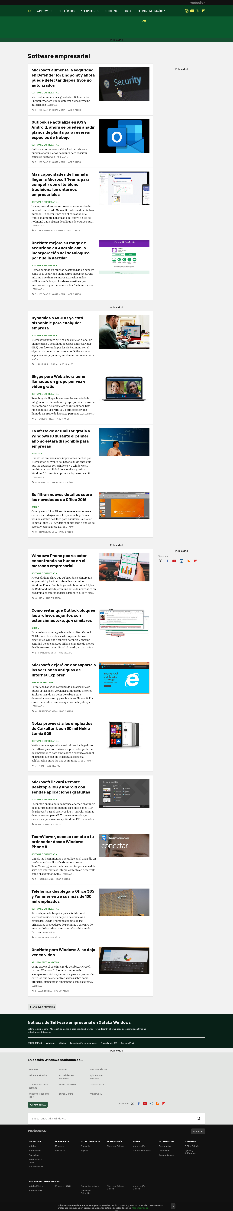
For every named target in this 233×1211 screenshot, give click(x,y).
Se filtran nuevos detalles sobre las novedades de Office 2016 (62, 496)
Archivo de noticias (43, 1006)
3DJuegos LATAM (63, 1186)
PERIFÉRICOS (66, 11)
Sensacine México (90, 1186)
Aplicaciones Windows (45, 962)
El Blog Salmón (192, 1145)
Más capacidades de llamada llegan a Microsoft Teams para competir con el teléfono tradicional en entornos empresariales (61, 184)
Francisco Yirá (48, 482)
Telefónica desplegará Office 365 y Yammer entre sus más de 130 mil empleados (63, 896)
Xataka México (36, 1186)
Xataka (32, 1145)
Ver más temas (37, 1104)
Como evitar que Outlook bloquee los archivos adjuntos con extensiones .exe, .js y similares (63, 615)
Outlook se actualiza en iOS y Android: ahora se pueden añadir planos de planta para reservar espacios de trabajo (63, 129)
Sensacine (86, 1145)
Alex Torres (45, 990)
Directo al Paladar (115, 1145)
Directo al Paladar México (115, 1187)
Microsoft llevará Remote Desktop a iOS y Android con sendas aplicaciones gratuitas (61, 787)
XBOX (127, 11)
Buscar (199, 1118)
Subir (196, 1131)
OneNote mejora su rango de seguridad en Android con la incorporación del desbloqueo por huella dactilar (61, 250)
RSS (188, 560)
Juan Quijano (46, 878)
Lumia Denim (66, 1093)
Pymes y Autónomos (190, 1151)
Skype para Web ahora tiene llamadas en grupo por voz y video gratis (58, 381)
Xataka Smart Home (35, 1160)
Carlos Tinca (46, 418)
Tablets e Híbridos (38, 1075)
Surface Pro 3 (127, 1042)
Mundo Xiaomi (36, 1166)
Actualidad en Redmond (66, 1077)
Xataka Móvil (35, 1150)
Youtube (192, 11)
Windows (37, 453)
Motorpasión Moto (142, 1150)
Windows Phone (98, 1069)
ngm (41, 597)
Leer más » (52, 104)
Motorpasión (139, 1145)
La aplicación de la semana (83, 1042)
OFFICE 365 (111, 11)
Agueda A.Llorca (47, 364)
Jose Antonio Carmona (52, 109)
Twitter (198, 11)
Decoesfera (164, 1150)
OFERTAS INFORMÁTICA (151, 11)
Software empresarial (45, 92)
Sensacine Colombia (86, 1192)
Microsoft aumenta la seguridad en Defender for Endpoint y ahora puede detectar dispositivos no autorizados (63, 77)
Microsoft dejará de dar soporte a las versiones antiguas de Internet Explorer (64, 670)
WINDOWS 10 (44, 11)
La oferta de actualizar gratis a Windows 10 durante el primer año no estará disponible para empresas (61, 438)
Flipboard (203, 11)
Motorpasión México (139, 1187)
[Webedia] (197, 2)
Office (35, 507)
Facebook (167, 560)
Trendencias (165, 1145)
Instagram (187, 11)
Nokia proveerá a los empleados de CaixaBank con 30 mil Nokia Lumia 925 (62, 728)
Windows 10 (96, 1093)
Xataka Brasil (35, 1190)
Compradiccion (166, 1154)
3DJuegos (59, 1145)
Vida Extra (60, 1150)
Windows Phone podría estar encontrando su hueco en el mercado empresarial (59, 560)
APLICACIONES (89, 11)
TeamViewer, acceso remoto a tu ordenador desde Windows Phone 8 (63, 841)
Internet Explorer (43, 682)
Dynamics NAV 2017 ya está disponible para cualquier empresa (57, 323)
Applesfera (34, 1154)
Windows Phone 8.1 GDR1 (39, 1095)
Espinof (84, 1150)
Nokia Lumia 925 (109, 1042)
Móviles (62, 1042)
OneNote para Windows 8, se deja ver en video (63, 951)
